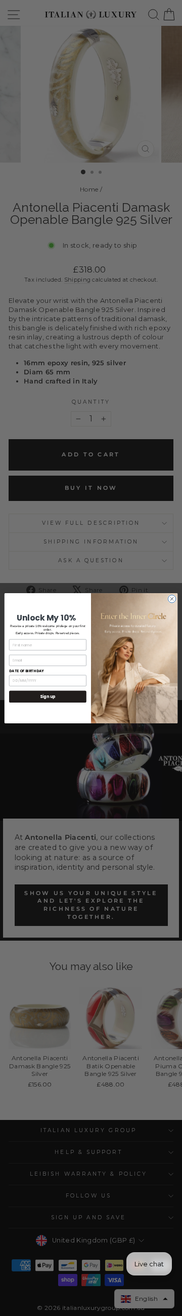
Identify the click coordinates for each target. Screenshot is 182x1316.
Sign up (48, 696)
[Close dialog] (171, 598)
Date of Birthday (26, 670)
